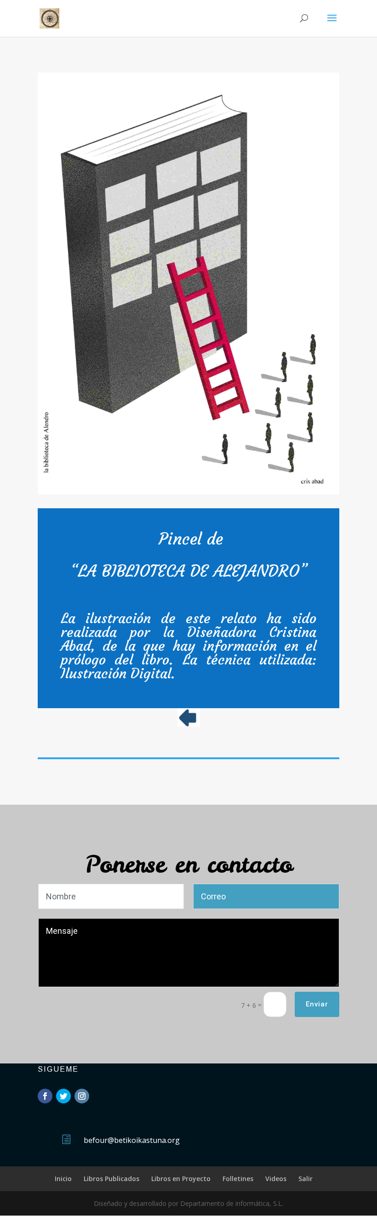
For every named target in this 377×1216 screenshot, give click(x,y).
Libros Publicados (111, 1178)
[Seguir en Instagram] (81, 1096)
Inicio (63, 1178)
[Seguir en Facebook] (45, 1096)
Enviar (317, 1004)
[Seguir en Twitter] (63, 1096)
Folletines (238, 1178)
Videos (275, 1178)
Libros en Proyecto (181, 1178)
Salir (305, 1178)
